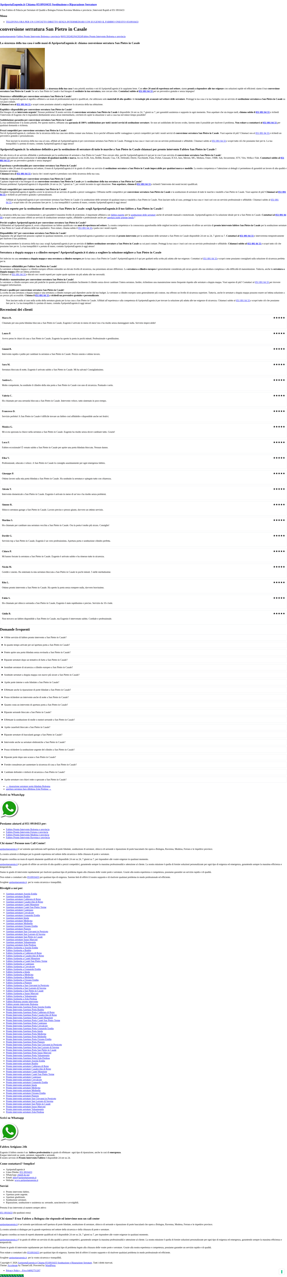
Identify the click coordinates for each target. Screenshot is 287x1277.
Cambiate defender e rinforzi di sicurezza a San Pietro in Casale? (34, 772)
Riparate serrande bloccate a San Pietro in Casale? (27, 712)
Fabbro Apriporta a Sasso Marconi (22, 993)
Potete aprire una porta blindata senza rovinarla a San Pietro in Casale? (37, 652)
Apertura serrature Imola (17, 918)
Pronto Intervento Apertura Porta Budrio (25, 1009)
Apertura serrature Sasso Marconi (22, 939)
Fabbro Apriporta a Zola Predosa (21, 999)
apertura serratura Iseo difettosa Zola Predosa (28, 789)
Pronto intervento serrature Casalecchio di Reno (28, 1069)
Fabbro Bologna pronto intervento (22, 1001)
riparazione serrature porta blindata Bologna (28, 786)
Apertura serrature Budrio (18, 896)
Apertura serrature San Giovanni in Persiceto (27, 931)
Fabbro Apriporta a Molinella (19, 977)
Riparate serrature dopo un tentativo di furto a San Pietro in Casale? (36, 660)
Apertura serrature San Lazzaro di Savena (25, 934)
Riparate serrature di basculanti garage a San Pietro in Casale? (33, 734)
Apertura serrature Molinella (19, 923)
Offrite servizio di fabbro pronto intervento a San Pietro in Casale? (35, 637)
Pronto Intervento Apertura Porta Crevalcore (27, 1026)
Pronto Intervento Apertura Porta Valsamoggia (27, 1055)
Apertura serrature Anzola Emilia (21, 893)
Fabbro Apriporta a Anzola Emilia (22, 947)
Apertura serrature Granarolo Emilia (23, 915)
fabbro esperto (117, 215)
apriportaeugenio (8, 36)
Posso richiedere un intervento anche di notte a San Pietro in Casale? (36, 697)
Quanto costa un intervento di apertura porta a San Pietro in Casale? (36, 704)
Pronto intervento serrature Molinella (23, 1090)
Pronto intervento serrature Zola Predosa (25, 1112)
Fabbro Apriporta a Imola (18, 972)
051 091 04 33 (146, 91)
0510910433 (33, 877)
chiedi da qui (23, 1175)
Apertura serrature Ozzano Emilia (22, 926)
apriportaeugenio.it (9, 849)
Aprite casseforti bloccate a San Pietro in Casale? (27, 727)
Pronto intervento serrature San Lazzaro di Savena (29, 1101)
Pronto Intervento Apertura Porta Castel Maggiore (29, 1017)
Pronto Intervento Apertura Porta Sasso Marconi (28, 1052)
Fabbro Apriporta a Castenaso (20, 964)
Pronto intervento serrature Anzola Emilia (25, 1061)
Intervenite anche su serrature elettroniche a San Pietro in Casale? (34, 742)
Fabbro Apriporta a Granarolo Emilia (23, 969)
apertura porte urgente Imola (120, 217)
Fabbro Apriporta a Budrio (18, 950)
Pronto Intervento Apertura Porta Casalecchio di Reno (31, 1015)
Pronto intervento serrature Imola (21, 1085)
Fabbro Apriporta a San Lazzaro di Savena (26, 988)
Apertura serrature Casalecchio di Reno (24, 902)
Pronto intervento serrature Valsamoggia (25, 1109)
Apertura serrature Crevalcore (20, 912)
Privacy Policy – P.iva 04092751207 (23, 1270)
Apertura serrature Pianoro (18, 929)
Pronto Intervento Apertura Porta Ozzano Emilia (28, 1039)
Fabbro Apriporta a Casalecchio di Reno (25, 955)
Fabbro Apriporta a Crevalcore (20, 966)
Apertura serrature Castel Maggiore (22, 904)
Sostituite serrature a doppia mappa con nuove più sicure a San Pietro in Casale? (42, 675)
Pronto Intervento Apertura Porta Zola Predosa (28, 1058)
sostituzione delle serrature (143, 215)
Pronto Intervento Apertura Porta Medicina (26, 1034)
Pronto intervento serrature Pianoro (22, 1096)
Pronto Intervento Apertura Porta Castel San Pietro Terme (33, 1020)
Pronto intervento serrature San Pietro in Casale (28, 1104)
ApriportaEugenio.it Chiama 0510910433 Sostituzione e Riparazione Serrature (48, 4)
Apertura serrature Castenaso (19, 910)
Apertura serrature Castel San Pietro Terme (26, 907)
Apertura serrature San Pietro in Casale (24, 937)
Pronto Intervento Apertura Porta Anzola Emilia (28, 1007)
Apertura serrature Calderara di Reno (23, 899)
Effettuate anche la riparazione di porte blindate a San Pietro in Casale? (37, 689)
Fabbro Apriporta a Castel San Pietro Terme (26, 961)
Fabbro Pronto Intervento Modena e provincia (27, 835)
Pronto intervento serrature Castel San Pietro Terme (30, 1074)
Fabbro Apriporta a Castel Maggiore (23, 958)
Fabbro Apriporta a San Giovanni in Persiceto (27, 985)
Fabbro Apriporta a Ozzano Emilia (22, 980)
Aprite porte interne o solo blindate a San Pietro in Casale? (31, 682)
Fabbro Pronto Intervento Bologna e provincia (38, 36)
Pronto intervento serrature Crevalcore (24, 1079)
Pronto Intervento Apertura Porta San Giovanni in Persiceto (34, 1044)
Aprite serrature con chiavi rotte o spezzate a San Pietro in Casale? (35, 779)
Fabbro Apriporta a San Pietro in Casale (24, 990)
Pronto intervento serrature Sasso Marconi (25, 1106)
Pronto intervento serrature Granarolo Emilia (27, 1082)
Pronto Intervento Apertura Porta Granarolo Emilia (30, 1028)
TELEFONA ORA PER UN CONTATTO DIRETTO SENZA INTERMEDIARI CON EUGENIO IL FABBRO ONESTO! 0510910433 (72, 22)
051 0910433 (26, 1172)
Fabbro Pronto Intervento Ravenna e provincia (28, 837)
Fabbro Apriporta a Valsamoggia (21, 996)
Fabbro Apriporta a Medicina (19, 974)
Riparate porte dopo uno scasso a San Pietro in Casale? (30, 757)
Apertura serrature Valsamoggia (21, 942)
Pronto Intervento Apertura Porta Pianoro (25, 1042)
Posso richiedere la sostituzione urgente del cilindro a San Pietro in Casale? (39, 749)
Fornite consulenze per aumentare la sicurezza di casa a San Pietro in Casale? (40, 764)
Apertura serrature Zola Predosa (21, 945)
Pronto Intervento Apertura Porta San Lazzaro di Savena (32, 1047)
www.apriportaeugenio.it (26, 1180)
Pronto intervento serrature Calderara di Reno (27, 1066)
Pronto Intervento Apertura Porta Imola (24, 1031)
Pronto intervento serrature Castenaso (23, 1077)
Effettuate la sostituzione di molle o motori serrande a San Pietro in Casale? (39, 719)
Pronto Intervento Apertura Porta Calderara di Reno (30, 1012)
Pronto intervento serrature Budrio (22, 1063)
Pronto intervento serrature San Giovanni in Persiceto (31, 1098)
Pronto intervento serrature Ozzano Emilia (26, 1093)
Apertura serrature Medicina (19, 920)
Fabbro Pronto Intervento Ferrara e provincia (27, 832)
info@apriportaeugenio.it (24, 1177)
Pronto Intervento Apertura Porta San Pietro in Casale (31, 1050)
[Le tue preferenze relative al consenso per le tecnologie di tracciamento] (282, 1272)
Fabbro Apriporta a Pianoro (19, 982)
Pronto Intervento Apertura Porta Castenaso (26, 1023)
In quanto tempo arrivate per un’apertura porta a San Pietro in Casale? (37, 645)
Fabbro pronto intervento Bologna (22, 1004)
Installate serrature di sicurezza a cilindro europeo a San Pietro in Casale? (38, 667)
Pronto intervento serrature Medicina (23, 1087)
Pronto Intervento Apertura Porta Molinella (26, 1036)
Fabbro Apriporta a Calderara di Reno (24, 953)
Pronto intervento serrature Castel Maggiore (26, 1071)
